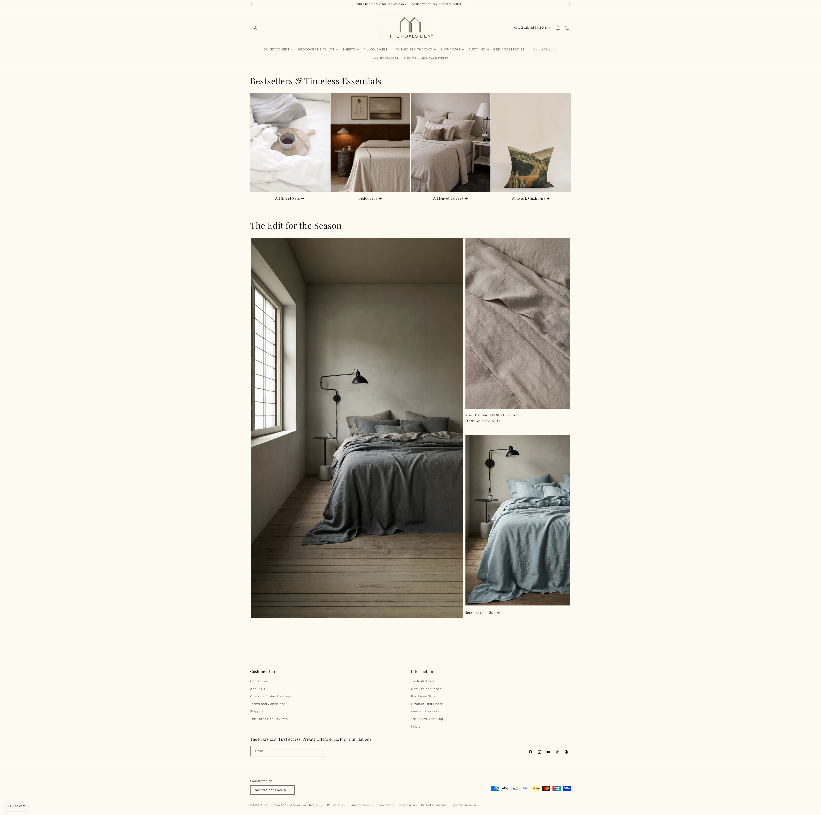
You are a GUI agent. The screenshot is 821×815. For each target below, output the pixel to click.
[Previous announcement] (251, 4)
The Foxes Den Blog (427, 719)
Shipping (257, 711)
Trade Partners (422, 681)
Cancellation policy (464, 804)
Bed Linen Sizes (423, 696)
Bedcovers (367, 198)
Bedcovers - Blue (480, 612)
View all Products (425, 711)
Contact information (434, 804)
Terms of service (360, 804)
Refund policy (336, 804)
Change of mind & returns (271, 696)
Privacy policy (384, 804)
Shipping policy (407, 804)
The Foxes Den (271, 805)
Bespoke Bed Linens (427, 704)
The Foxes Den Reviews (269, 719)
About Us (257, 689)
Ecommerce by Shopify (307, 805)
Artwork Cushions (528, 198)
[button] (255, 27)
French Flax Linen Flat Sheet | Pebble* (491, 415)
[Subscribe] (322, 751)
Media (416, 726)
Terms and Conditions (267, 704)
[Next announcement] (569, 4)
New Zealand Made (426, 689)
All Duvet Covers (448, 198)
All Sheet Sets (287, 198)
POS (283, 805)
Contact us (259, 681)
